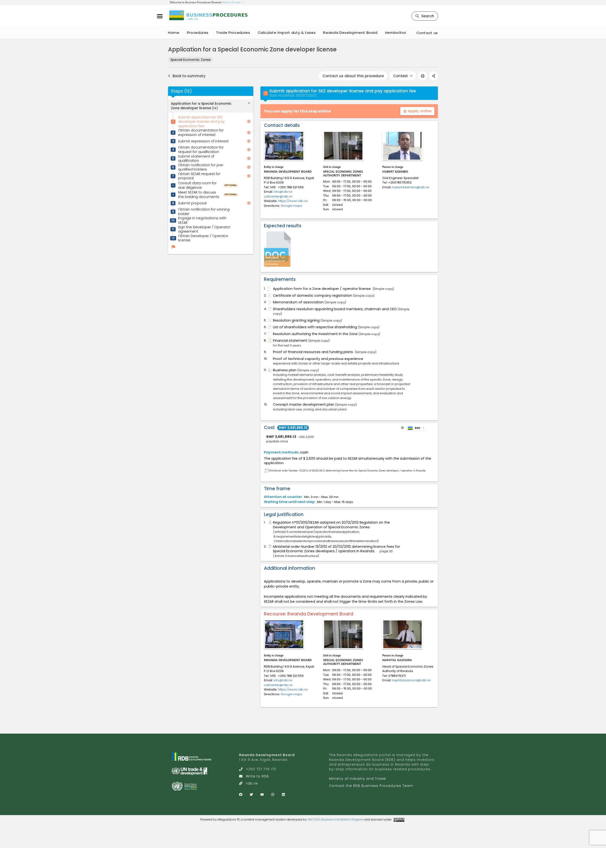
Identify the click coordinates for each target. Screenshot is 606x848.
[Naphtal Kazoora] (402, 634)
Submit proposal (192, 203)
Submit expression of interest (203, 141)
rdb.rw (252, 783)
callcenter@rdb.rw (278, 196)
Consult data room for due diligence (197, 185)
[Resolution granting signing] (269, 320)
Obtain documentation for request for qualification (201, 149)
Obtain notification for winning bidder (204, 211)
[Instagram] (272, 794)
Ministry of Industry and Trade (357, 778)
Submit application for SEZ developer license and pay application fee (201, 121)
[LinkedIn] (283, 794)
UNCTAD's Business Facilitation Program (335, 819)
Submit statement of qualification (196, 158)
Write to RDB (257, 776)
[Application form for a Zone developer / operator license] (268, 288)
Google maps (291, 205)
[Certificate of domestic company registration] (269, 295)
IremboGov (395, 32)
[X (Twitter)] (251, 794)
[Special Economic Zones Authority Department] (343, 146)
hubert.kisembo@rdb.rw (410, 187)
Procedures (198, 32)
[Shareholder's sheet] (269, 302)
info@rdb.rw (283, 191)
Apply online (417, 111)
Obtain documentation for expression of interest (201, 132)
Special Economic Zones (190, 59)
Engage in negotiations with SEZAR (202, 220)
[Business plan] (269, 370)
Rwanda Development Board (350, 32)
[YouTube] (262, 794)
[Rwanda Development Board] (284, 146)
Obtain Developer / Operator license (203, 238)
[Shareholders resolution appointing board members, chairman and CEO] (269, 309)
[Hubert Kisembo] (402, 146)
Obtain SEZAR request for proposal (199, 176)
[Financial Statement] (269, 340)
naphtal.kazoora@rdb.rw (411, 680)
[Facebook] (240, 794)
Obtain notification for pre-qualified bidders (201, 167)
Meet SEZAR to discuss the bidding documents (198, 194)
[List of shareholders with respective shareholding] (269, 327)
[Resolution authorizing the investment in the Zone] (269, 334)
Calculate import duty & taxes (287, 32)
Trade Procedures (233, 32)
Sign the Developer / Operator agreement (204, 229)
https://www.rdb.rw (293, 201)
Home (173, 32)
